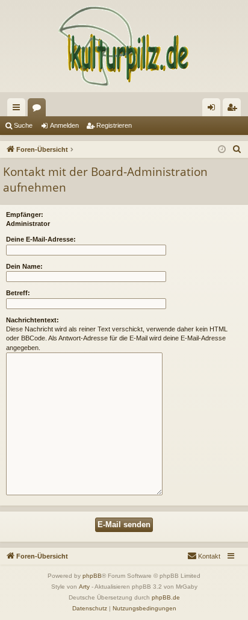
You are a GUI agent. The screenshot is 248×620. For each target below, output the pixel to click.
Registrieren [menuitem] (234, 109)
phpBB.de (166, 597)
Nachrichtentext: (32, 320)
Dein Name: (24, 266)
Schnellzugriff (18, 109)
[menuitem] (237, 149)
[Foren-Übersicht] (124, 46)
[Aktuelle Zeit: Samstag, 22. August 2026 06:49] (222, 150)
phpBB (92, 575)
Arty (84, 586)
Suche (23, 125)
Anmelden (64, 125)
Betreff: (18, 292)
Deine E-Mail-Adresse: (41, 239)
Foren (39, 109)
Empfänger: (24, 214)
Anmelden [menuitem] (213, 109)
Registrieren (114, 125)
